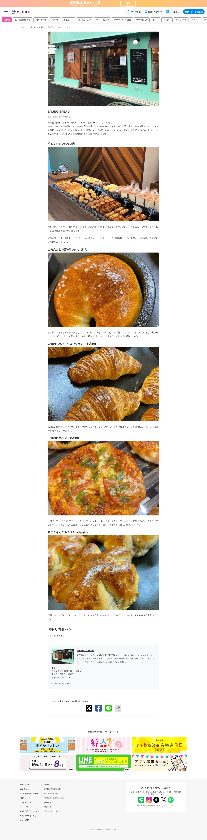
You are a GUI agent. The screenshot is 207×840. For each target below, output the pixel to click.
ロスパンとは (25, 789)
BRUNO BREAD (85, 650)
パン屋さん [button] (174, 12)
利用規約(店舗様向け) (52, 789)
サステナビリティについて (25, 811)
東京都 (41, 27)
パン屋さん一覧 (25, 802)
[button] (22, 19)
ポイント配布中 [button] (102, 20)
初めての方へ (25, 785)
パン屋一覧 (31, 27)
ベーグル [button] (167, 20)
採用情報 (47, 802)
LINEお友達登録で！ (157, 806)
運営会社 (47, 807)
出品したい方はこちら (25, 816)
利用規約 (47, 785)
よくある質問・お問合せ (25, 793)
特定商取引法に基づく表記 (61, 683)
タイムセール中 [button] (84, 20)
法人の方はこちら (51, 811)
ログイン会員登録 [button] (194, 12)
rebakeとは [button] (135, 12)
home (21, 27)
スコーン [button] (195, 20)
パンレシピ (24, 807)
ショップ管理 (25, 820)
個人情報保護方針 (51, 793)
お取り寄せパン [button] (155, 12)
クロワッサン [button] (181, 20)
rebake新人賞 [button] (142, 20)
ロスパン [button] (55, 20)
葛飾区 (50, 27)
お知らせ (23, 798)
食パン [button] (155, 20)
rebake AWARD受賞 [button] (122, 20)
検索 (8, 20)
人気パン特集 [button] (40, 20)
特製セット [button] (68, 20)
